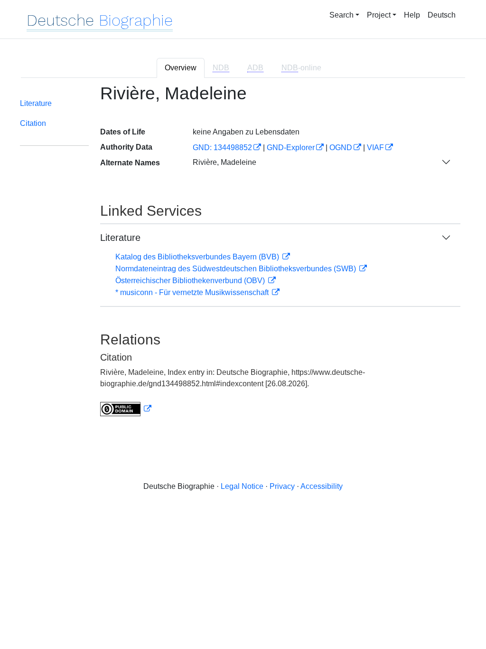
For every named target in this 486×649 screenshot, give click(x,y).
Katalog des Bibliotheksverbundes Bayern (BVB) (198, 257)
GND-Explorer (291, 147)
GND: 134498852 (222, 147)
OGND (340, 147)
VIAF (375, 147)
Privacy (282, 486)
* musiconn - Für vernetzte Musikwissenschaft (193, 292)
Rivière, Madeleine (224, 162)
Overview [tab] (180, 68)
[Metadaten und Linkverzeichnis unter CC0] (125, 409)
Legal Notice (242, 486)
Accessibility (321, 486)
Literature (36, 103)
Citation (33, 123)
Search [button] (341, 15)
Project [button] (379, 15)
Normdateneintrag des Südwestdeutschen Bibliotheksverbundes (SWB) (236, 269)
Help (412, 15)
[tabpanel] (243, 256)
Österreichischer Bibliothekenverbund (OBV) (191, 281)
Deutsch (442, 15)
